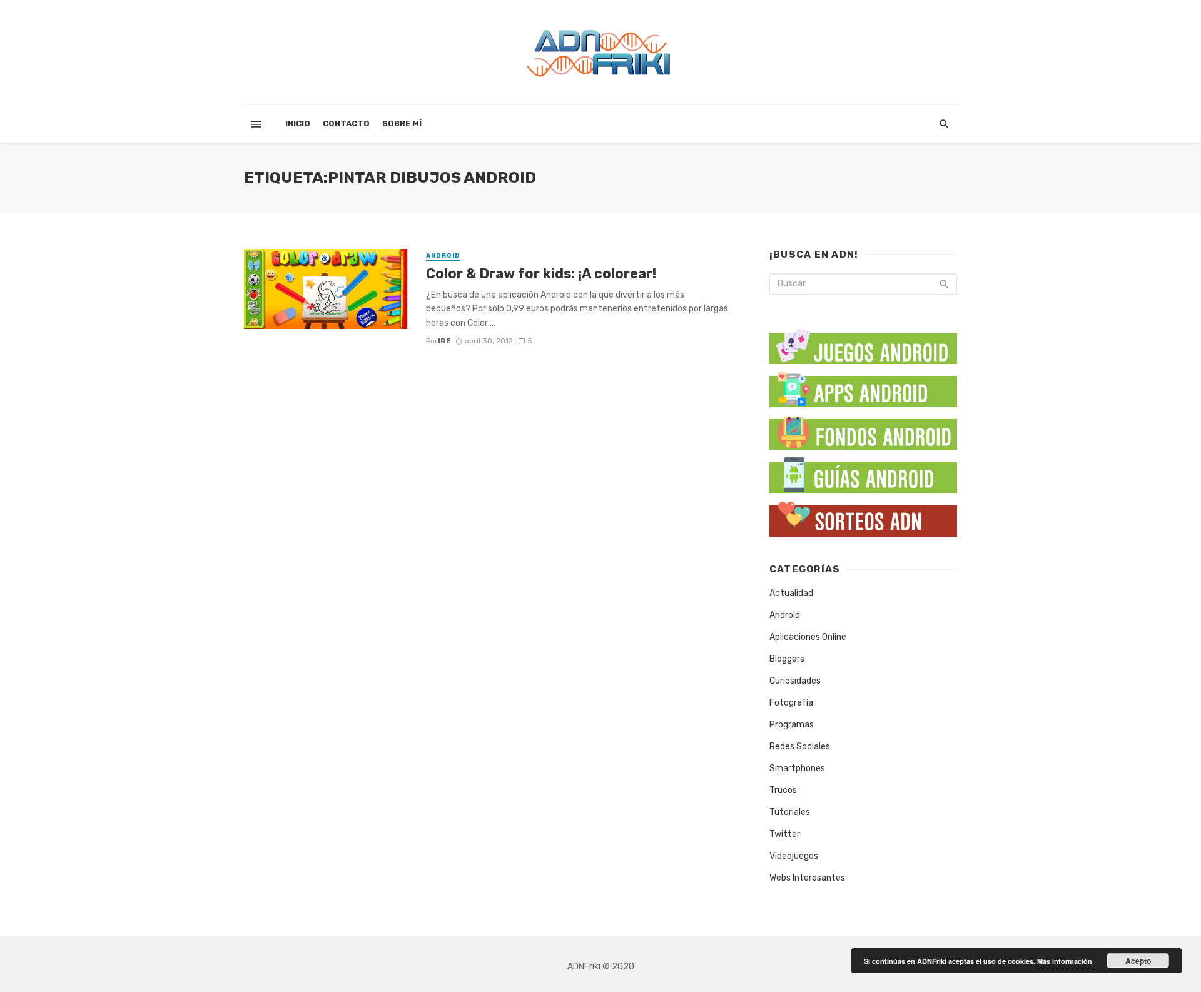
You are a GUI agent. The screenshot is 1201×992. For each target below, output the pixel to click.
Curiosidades (795, 681)
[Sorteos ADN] (863, 516)
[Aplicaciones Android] (863, 387)
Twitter (784, 834)
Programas (791, 724)
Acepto (1138, 960)
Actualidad (791, 593)
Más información (1064, 961)
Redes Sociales (799, 746)
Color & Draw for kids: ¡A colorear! (541, 273)
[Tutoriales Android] (863, 473)
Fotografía (791, 702)
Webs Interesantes (807, 878)
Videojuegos (793, 856)
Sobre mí (402, 123)
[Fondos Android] (863, 430)
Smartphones (797, 768)
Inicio (297, 123)
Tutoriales (789, 812)
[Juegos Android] (863, 342)
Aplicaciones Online (807, 637)
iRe (444, 341)
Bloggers (786, 659)
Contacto (346, 123)
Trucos (783, 790)
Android (443, 256)
